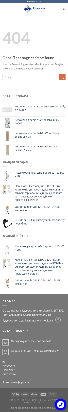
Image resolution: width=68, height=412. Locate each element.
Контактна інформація (16, 382)
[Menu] (4, 9)
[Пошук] (64, 9)
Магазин (53, 400)
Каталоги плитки (34, 402)
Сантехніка (39, 400)
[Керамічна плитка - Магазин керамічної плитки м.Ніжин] (34, 9)
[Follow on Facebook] (58, 319)
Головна (14, 400)
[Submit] (62, 77)
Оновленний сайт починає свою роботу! (35, 350)
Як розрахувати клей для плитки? (31, 341)
